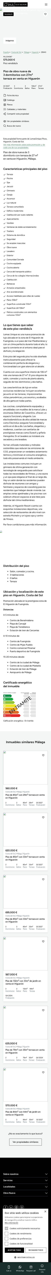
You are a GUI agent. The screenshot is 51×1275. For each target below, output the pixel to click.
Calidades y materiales (16, 109)
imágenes (10, 40)
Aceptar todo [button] (14, 1250)
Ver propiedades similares (18, 121)
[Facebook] (5, 1207)
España (6, 52)
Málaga (26, 52)
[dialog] (25, 1235)
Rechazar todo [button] (36, 1250)
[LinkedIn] (11, 1207)
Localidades (9, 1186)
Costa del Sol (16, 52)
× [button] (45, 1212)
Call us (8, 1271)
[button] (43, 767)
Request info (42, 1271)
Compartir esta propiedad (18, 114)
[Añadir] (45, 14)
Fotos (25, 549)
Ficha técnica (12, 95)
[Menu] (46, 4)
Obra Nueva (9, 1193)
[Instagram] (16, 1207)
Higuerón (35, 52)
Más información (11, 1223)
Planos (10, 104)
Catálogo (11, 100)
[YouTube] (22, 1207)
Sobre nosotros (10, 1174)
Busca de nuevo (14, 126)
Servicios (8, 1180)
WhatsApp (20, 1271)
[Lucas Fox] (15, 4)
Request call (31, 1271)
